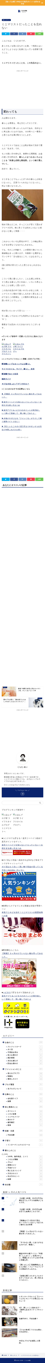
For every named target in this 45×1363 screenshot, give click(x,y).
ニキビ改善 (25, 1114)
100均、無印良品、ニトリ (25, 1156)
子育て (23, 1141)
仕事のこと (23, 1094)
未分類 (23, 1185)
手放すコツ (25, 1168)
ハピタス (7, 992)
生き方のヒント (25, 1176)
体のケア (25, 1119)
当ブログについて (24, 1089)
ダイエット (25, 1111)
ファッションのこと (23, 1069)
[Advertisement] (21, 89)
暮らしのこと (6, 20)
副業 (25, 1101)
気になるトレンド (25, 1170)
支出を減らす (25, 1061)
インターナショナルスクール (24, 1145)
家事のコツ (25, 1165)
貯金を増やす (25, 1063)
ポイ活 (25, 1049)
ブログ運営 (23, 1084)
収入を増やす (25, 1055)
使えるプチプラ (25, 1073)
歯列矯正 (24, 1122)
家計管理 (25, 1058)
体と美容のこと (23, 1107)
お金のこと (23, 1042)
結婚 (25, 1179)
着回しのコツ (25, 1079)
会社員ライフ (25, 1098)
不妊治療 (25, 1135)
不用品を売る (24, 1052)
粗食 (25, 1125)
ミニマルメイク (25, 1117)
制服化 (25, 1076)
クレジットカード (24, 1047)
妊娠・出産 (23, 1131)
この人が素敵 (25, 1159)
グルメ (25, 1162)
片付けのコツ (25, 1173)
